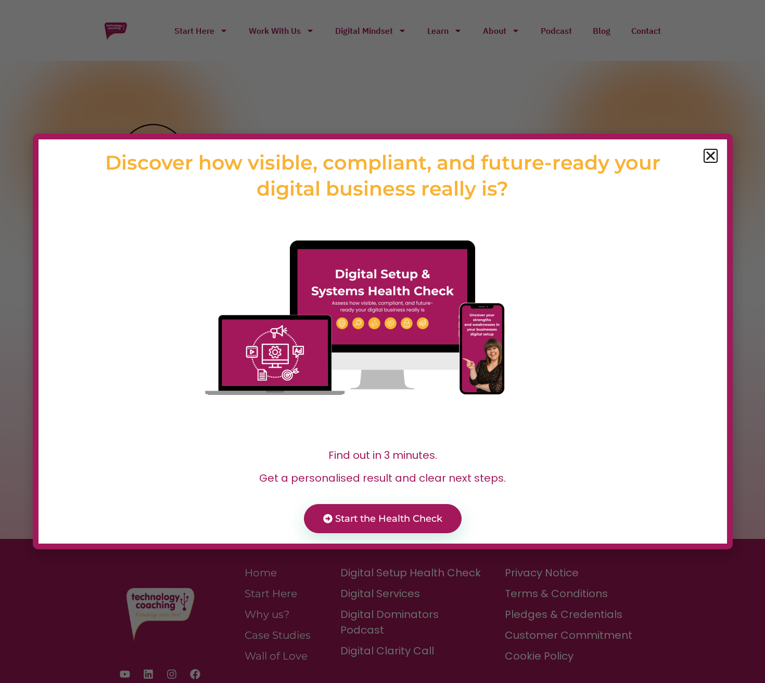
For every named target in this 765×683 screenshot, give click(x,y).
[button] (711, 156)
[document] (382, 341)
